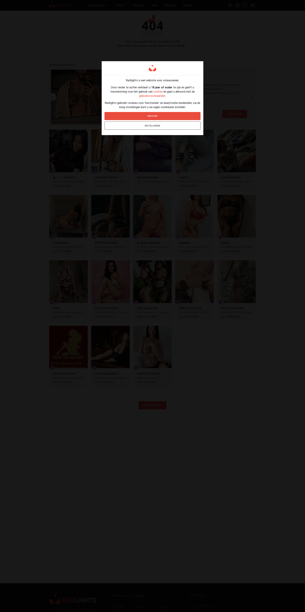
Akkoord (152, 115)
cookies (158, 91)
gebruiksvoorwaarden (152, 96)
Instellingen (152, 125)
